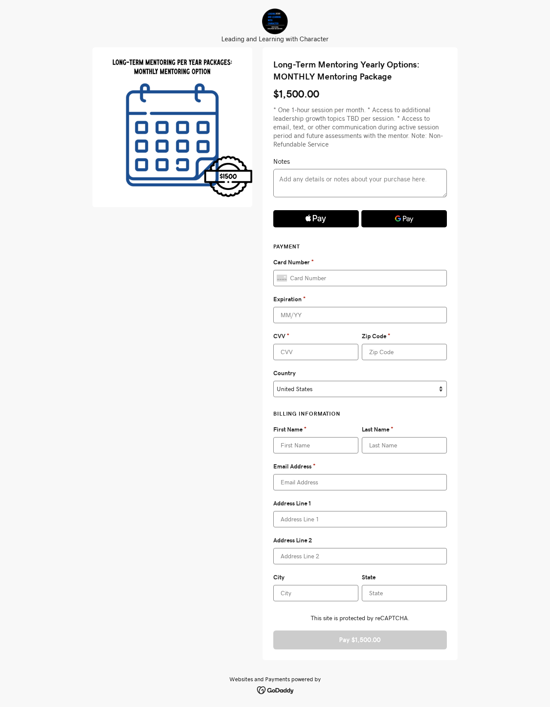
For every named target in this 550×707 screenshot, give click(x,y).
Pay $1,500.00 (360, 639)
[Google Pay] (404, 218)
